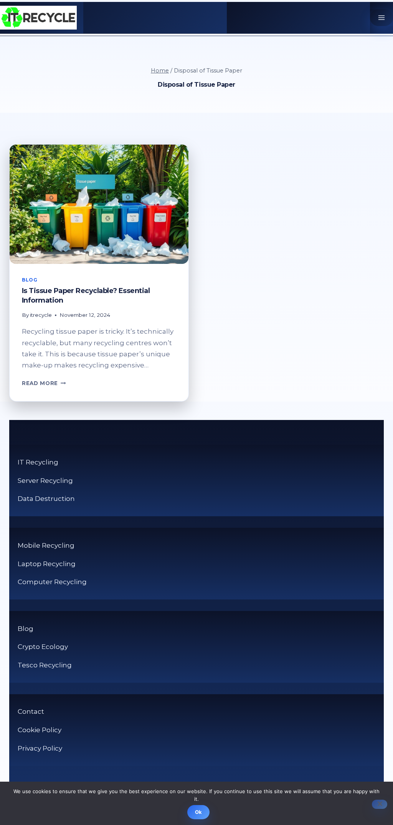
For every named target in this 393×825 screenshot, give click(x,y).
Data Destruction (46, 498)
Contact (31, 711)
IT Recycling (38, 462)
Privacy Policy (40, 748)
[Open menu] (381, 17)
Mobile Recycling (46, 545)
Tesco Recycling (45, 665)
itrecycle (41, 315)
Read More (44, 383)
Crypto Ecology (43, 646)
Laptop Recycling (47, 564)
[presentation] (99, 204)
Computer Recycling (52, 582)
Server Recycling (45, 480)
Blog (29, 280)
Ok (198, 812)
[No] (379, 804)
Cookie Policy (39, 730)
